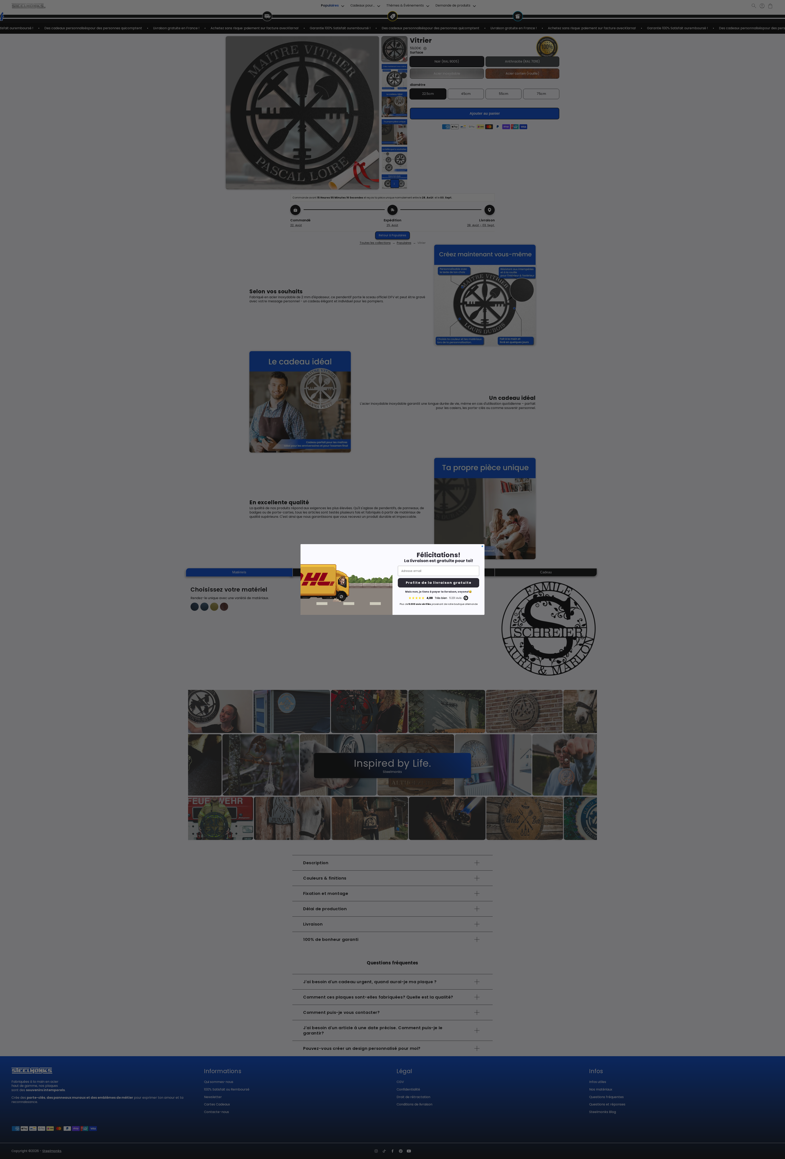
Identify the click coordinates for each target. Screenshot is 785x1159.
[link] (438, 598)
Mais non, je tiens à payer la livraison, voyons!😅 (438, 591)
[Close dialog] (482, 546)
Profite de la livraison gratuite (438, 582)
